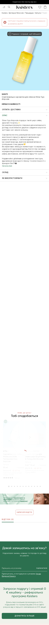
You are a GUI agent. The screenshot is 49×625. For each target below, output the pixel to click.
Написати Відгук (24, 512)
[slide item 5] (20, 486)
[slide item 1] (9, 486)
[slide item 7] (26, 486)
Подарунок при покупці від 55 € (24, 2)
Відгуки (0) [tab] (8, 519)
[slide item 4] (17, 486)
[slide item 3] (14, 486)
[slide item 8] (29, 486)
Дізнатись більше (24, 616)
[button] (24, 110)
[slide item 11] (37, 486)
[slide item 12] (40, 486)
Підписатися (41, 568)
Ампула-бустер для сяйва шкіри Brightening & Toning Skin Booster (35, 456)
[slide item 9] (31, 486)
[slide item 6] (23, 486)
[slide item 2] (11, 486)
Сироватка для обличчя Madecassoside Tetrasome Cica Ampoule (13, 457)
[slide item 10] (34, 486)
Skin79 (5, 94)
